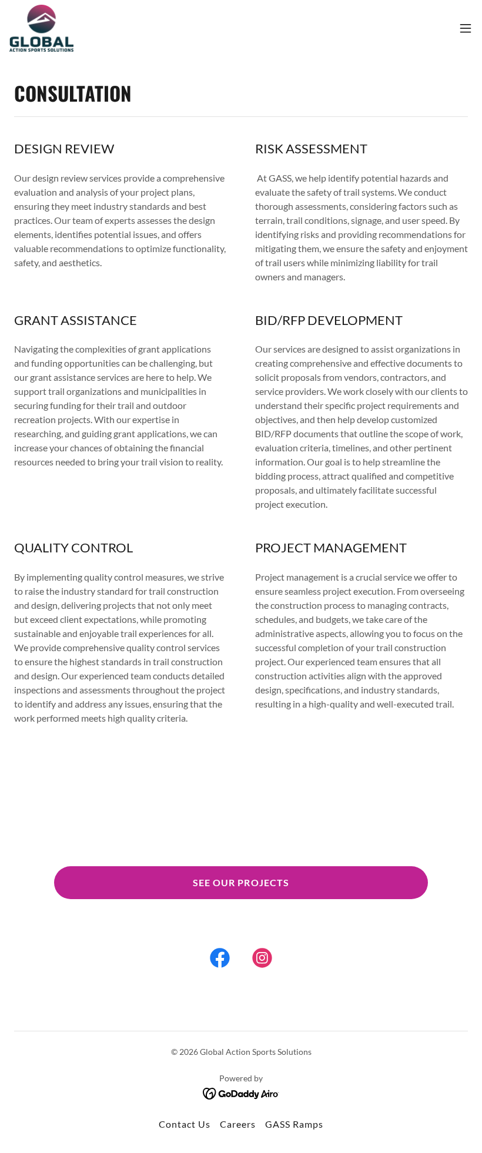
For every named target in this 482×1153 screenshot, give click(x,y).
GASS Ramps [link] (294, 1123)
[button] (465, 28)
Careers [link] (238, 1123)
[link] (41, 28)
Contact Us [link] (184, 1123)
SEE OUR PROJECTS (241, 882)
